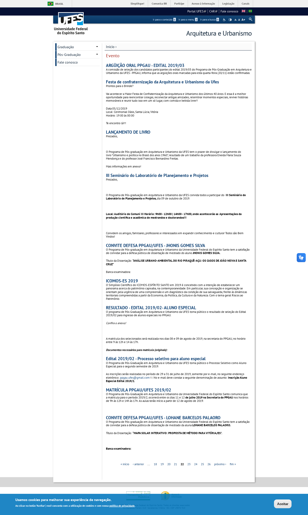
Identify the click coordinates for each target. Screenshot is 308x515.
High (230, 19)
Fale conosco (229, 11)
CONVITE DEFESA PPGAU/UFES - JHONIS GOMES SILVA (155, 245)
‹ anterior (138, 464)
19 (162, 464)
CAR (213, 11)
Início (110, 46)
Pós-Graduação (69, 54)
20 (168, 464)
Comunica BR (159, 3)
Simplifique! (137, 3)
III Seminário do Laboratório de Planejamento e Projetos (157, 175)
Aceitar (282, 504)
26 (209, 464)
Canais (245, 3)
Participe (179, 3)
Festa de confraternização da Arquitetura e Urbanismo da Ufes (162, 82)
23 (189, 464)
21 (175, 464)
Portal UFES (196, 11)
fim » (233, 464)
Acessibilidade (224, 19)
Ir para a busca (209, 19)
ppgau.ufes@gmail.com (136, 378)
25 (202, 464)
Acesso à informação (203, 3)
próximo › (220, 464)
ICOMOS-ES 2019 (122, 281)
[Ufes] (71, 22)
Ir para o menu (188, 19)
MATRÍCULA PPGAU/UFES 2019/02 (138, 390)
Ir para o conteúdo (164, 19)
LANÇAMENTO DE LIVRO (128, 132)
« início (125, 464)
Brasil (59, 3)
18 (155, 464)
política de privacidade (122, 505)
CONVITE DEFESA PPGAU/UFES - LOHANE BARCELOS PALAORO (163, 417)
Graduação (65, 47)
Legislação (228, 3)
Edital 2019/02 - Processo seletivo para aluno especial (156, 358)
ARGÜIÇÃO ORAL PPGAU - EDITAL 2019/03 (145, 65)
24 (195, 464)
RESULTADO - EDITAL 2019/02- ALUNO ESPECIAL (151, 307)
